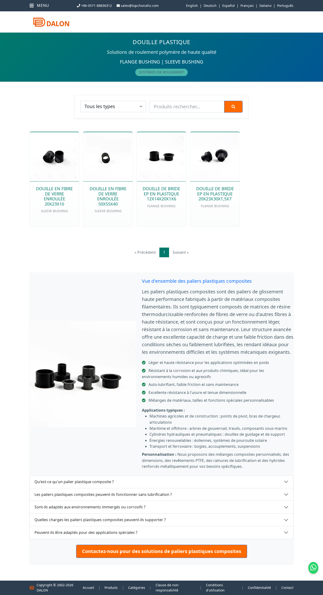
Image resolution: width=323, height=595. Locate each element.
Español (228, 5)
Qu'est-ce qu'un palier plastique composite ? (74, 481)
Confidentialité (259, 587)
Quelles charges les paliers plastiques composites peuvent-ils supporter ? (100, 519)
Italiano (265, 5)
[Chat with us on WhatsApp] (313, 568)
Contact (287, 587)
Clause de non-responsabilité (167, 587)
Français (247, 5)
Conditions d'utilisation (215, 587)
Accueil (88, 587)
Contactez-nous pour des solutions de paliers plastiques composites (161, 551)
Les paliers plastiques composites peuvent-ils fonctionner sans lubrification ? (103, 494)
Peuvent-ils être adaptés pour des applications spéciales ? (86, 532)
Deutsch (210, 5)
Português (285, 5)
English (192, 5)
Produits (111, 587)
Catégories (136, 587)
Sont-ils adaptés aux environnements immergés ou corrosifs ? (90, 507)
